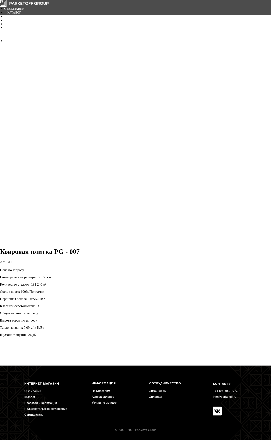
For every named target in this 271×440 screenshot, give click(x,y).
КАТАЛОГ (14, 12)
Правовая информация (40, 402)
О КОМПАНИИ (14, 8)
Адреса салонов (103, 396)
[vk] (7, 41)
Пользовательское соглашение (45, 408)
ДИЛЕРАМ (14, 20)
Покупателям (101, 390)
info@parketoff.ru (224, 396)
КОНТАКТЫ (15, 27)
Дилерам (155, 396)
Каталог (29, 397)
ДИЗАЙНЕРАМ (17, 24)
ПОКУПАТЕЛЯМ (18, 16)
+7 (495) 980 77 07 (226, 390)
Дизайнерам (157, 390)
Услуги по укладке (104, 402)
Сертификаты (33, 414)
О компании (32, 391)
